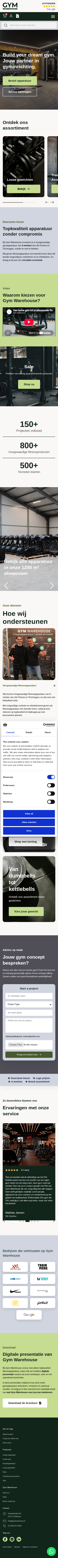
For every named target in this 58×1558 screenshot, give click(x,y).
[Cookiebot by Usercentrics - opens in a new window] (43, 725)
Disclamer (17, 1547)
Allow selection (29, 822)
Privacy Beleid (7, 1547)
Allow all (29, 814)
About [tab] (48, 732)
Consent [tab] (10, 732)
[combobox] (29, 25)
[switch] (51, 785)
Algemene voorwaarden (30, 1547)
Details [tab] (29, 732)
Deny (29, 831)
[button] (43, 6)
